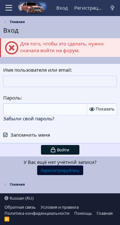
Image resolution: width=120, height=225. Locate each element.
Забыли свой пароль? (28, 118)
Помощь (83, 213)
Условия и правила (60, 207)
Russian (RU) (21, 198)
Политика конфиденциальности (36, 213)
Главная (105, 213)
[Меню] (8, 8)
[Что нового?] (112, 8)
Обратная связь (20, 207)
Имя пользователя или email (37, 70)
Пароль (12, 97)
